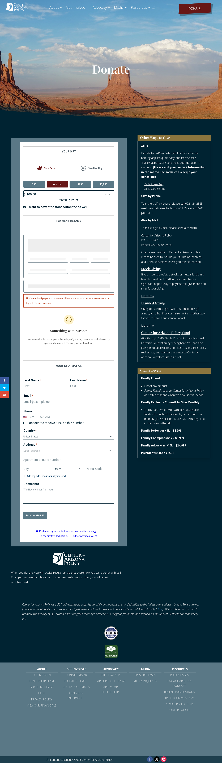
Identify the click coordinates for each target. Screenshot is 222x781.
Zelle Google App (154, 189)
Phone (27, 411)
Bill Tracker (110, 675)
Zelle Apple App (153, 184)
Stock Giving (151, 268)
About (54, 8)
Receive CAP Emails (76, 687)
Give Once (49, 168)
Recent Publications (179, 692)
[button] (26, 417)
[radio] (34, 184)
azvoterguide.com (179, 704)
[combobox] (68, 451)
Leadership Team (41, 681)
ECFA (160, 609)
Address (30, 444)
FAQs (41, 693)
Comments (31, 484)
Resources (139, 8)
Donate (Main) (76, 675)
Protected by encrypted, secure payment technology (67, 531)
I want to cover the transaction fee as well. (58, 207)
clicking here (178, 343)
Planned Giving (153, 303)
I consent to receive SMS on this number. (56, 423)
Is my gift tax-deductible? (54, 536)
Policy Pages (179, 675)
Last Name (78, 380)
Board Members (42, 687)
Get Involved (75, 8)
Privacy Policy (41, 699)
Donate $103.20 (35, 515)
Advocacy (100, 8)
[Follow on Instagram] (163, 759)
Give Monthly (95, 168)
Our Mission (42, 675)
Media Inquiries (145, 681)
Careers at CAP (179, 710)
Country (30, 430)
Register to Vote (76, 681)
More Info (147, 296)
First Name (32, 380)
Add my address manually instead (46, 476)
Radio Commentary (179, 698)
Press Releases (145, 675)
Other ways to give (85, 536)
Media (119, 8)
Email (28, 395)
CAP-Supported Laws (111, 681)
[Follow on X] (157, 759)
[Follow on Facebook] (150, 759)
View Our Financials (42, 705)
